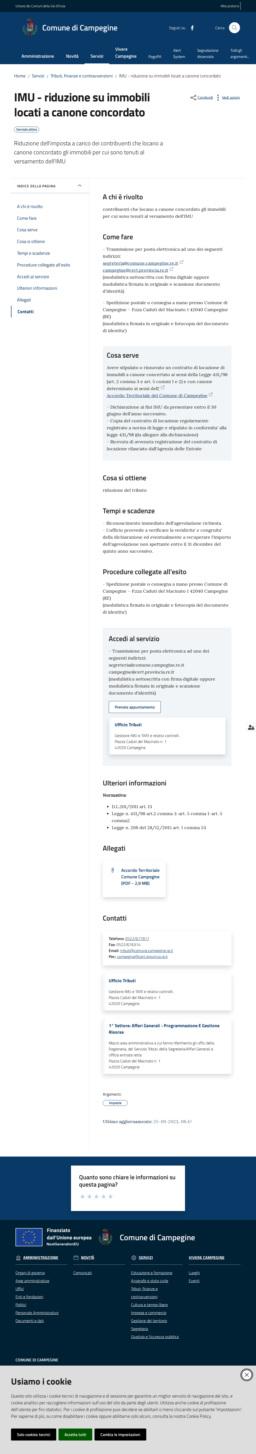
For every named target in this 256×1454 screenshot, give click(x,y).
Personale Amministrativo (37, 1313)
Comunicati (82, 1273)
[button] (234, 28)
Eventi (194, 1281)
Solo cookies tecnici (33, 1435)
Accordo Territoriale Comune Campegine (140, 877)
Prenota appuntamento (135, 707)
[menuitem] (38, 56)
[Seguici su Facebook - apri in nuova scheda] (190, 27)
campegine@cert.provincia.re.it (135, 270)
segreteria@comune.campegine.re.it (140, 263)
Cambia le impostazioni (120, 1435)
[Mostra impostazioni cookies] (251, 727)
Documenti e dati (30, 1321)
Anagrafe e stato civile (149, 1281)
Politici (21, 1305)
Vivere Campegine (206, 1257)
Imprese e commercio (148, 1313)
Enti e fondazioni (29, 1297)
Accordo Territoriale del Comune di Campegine (157, 395)
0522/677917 (137, 939)
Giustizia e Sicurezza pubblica (155, 1337)
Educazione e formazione (151, 1273)
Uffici (20, 1289)
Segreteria (139, 1329)
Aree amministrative (32, 1281)
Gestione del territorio (149, 1321)
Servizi (38, 75)
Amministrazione (40, 1257)
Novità (87, 1257)
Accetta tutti (75, 1435)
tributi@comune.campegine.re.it (146, 951)
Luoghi (194, 1273)
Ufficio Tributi (128, 725)
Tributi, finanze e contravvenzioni (81, 75)
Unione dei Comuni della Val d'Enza (40, 5)
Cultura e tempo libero (149, 1305)
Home (20, 75)
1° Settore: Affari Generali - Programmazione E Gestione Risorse (164, 1028)
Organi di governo (30, 1273)
